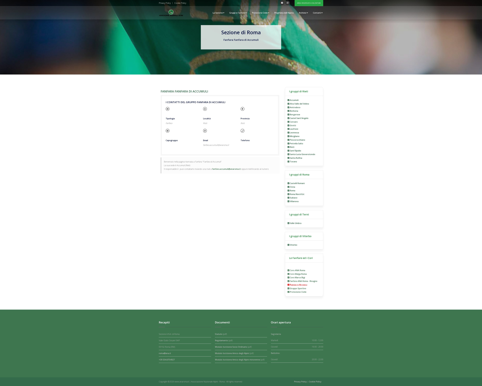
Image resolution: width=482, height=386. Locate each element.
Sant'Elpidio (295, 150)
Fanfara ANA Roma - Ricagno (303, 281)
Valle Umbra (295, 223)
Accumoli (293, 100)
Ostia (292, 187)
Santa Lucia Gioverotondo (302, 154)
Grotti (292, 125)
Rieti (291, 147)
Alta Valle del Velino (299, 103)
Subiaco (293, 197)
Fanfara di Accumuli (298, 284)
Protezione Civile (260, 12)
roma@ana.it (165, 353)
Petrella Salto (296, 143)
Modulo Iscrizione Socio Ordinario (231, 346)
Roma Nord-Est (296, 194)
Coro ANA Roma (297, 270)
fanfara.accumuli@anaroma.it (226, 169)
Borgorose (294, 114)
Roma (292, 190)
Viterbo (293, 244)
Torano (293, 161)
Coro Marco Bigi (297, 277)
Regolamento (221, 340)
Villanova (293, 201)
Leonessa (294, 132)
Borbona (293, 111)
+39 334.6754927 (167, 359)
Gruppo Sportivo (297, 288)
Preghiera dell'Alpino (284, 12)
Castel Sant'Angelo (298, 118)
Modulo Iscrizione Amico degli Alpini (232, 353)
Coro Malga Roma (298, 274)
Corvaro (293, 121)
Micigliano (294, 136)
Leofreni (293, 129)
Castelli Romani (297, 183)
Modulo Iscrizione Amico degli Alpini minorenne (237, 359)
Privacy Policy (165, 3)
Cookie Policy (180, 3)
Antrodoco (294, 107)
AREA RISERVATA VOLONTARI (309, 3)
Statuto (218, 334)
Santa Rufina (295, 158)
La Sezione (218, 12)
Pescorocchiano (297, 139)
